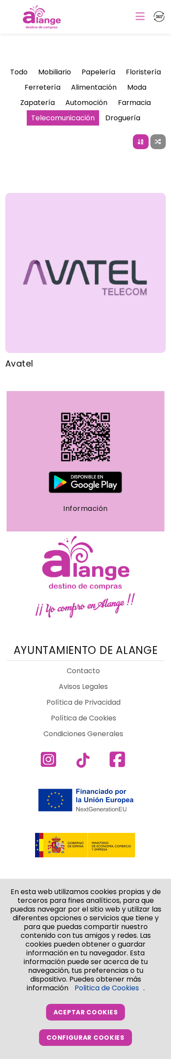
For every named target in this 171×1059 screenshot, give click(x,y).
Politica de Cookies (107, 988)
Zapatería (37, 103)
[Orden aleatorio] (158, 141)
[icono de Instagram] (51, 763)
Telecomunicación (63, 118)
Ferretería (43, 87)
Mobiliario (54, 72)
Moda (136, 87)
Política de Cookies (83, 718)
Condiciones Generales (83, 734)
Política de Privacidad (83, 702)
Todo (19, 72)
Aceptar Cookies (85, 1012)
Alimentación (94, 87)
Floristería (143, 72)
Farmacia (134, 103)
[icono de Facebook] (120, 763)
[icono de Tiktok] (85, 763)
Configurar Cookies (85, 1037)
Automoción (86, 103)
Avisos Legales (83, 687)
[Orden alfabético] (141, 141)
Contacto (83, 671)
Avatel (19, 364)
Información (85, 508)
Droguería (122, 118)
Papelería (98, 72)
